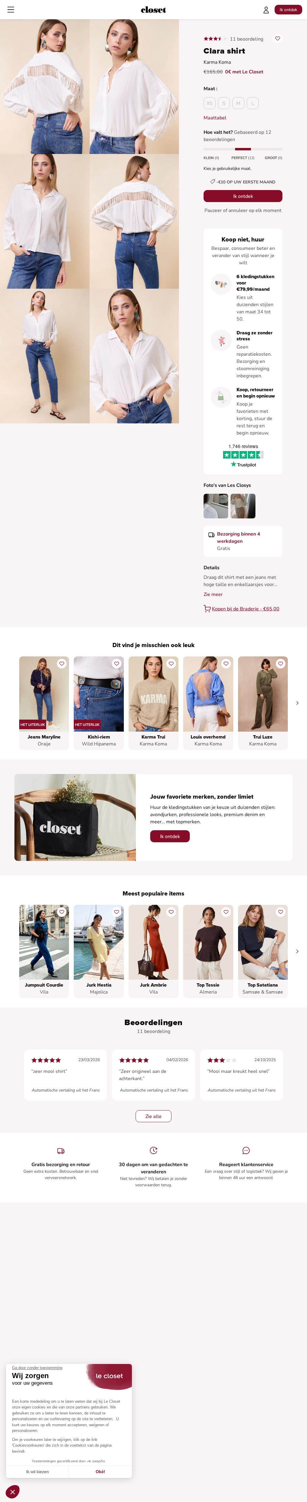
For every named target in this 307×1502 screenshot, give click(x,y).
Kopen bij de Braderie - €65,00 (245, 609)
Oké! (100, 1471)
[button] (12, 1492)
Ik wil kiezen (37, 1471)
